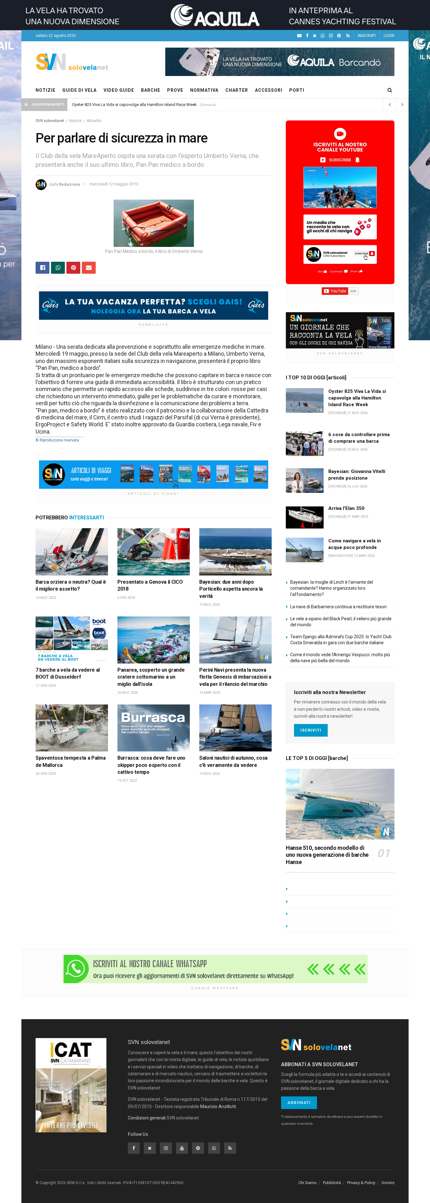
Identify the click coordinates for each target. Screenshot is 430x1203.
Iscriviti (310, 730)
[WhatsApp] (323, 36)
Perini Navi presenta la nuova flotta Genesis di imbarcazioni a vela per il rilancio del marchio (235, 677)
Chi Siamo (307, 1182)
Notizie (75, 121)
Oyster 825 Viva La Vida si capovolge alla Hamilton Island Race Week (357, 397)
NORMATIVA (204, 90)
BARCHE (150, 90)
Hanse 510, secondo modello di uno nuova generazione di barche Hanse (327, 854)
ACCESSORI (268, 90)
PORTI (296, 90)
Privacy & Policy (361, 1182)
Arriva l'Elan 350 (346, 508)
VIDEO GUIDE (119, 90)
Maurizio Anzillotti (218, 1106)
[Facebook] (307, 36)
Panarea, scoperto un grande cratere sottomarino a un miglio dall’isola (150, 677)
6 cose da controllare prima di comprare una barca (118, 104)
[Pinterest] (339, 36)
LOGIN (389, 35)
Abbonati (299, 1102)
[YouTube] (299, 36)
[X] (314, 36)
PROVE (175, 90)
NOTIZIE (45, 90)
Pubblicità (332, 1182)
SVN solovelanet (50, 121)
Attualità (94, 121)
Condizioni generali (147, 1117)
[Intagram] (331, 36)
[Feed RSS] (348, 36)
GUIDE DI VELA (79, 90)
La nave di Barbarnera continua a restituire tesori (338, 606)
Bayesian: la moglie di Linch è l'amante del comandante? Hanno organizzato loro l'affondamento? (331, 588)
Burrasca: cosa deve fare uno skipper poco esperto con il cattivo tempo (151, 765)
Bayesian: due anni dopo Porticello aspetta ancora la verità (231, 589)
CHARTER (236, 90)
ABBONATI (367, 35)
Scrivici (388, 1182)
